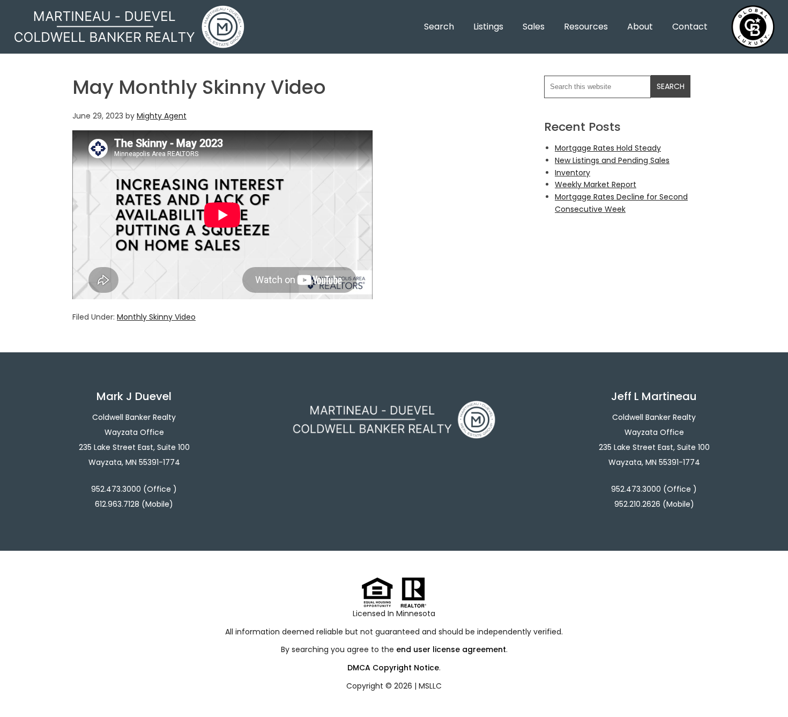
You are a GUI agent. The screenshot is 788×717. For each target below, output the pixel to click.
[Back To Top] (768, 687)
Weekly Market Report (595, 184)
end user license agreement (451, 649)
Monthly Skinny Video (156, 317)
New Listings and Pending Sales (612, 160)
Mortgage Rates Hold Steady (608, 148)
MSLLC (430, 686)
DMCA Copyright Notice (393, 667)
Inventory (572, 172)
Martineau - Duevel (129, 12)
